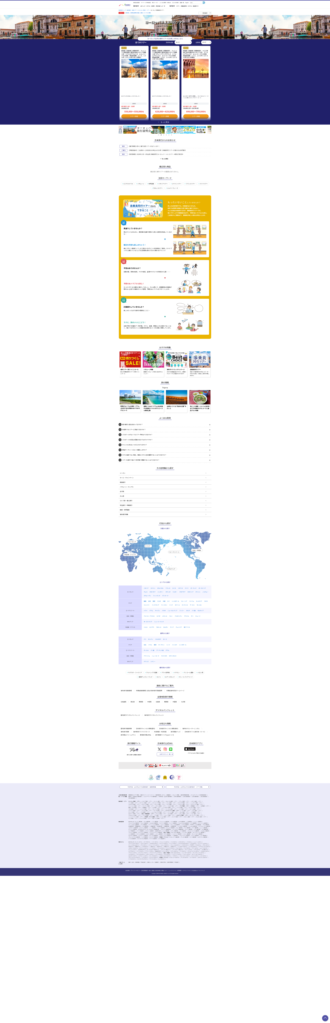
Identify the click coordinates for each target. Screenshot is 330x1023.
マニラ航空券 (187, 827)
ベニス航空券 (174, 821)
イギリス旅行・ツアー (196, 801)
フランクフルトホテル (133, 843)
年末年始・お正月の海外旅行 (165, 796)
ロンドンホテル (138, 842)
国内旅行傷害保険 (126, 728)
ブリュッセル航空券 (175, 824)
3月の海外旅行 (131, 798)
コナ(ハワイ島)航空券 (166, 829)
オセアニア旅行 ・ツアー (182, 815)
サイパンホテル (188, 849)
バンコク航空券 (161, 827)
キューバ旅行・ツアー (170, 815)
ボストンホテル (150, 854)
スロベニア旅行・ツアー (147, 804)
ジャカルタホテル (193, 846)
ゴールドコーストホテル (193, 851)
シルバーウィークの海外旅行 (150, 796)
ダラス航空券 (167, 834)
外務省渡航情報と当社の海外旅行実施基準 (149, 691)
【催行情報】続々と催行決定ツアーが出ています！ (144, 146)
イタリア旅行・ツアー (147, 801)
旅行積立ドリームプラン (128, 735)
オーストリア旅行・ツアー (159, 803)
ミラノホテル (155, 842)
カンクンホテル (195, 856)
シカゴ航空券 (131, 834)
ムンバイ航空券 (203, 827)
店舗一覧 (182, 2)
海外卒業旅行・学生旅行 (173, 862)
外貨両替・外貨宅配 (160, 732)
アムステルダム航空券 (183, 823)
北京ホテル (159, 846)
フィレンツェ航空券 (164, 821)
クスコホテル (203, 856)
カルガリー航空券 (132, 835)
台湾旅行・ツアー (205, 806)
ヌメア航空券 (131, 831)
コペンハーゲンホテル (153, 845)
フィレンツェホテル (164, 842)
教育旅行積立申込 (145, 735)
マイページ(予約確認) (146, 2)
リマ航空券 (175, 835)
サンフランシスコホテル (198, 852)
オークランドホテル (143, 852)
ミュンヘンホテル (197, 842)
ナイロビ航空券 (132, 838)
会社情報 (127, 870)
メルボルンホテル (205, 851)
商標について (164, 870)
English (187, 2)
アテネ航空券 (193, 823)
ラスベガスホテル (140, 854)
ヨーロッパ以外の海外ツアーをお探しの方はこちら (165, 38)
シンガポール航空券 (182, 826)
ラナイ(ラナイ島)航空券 (177, 829)
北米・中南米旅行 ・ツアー (148, 813)
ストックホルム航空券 (133, 824)
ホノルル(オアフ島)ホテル (153, 849)
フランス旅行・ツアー (184, 801)
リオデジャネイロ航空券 (165, 835)
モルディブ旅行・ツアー (134, 813)
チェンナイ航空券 (132, 829)
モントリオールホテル (197, 854)
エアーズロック (170, 677)
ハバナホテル (145, 857)
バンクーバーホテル (176, 854)
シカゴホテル (131, 854)
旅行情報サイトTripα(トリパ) (164, 735)
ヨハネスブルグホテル (142, 859)
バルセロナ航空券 (153, 823)
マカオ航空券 (145, 826)
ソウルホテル (198, 845)
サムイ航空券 (179, 827)
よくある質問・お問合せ (165, 2)
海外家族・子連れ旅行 (140, 862)
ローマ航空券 (147, 821)
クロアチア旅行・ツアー (134, 804)
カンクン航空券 (195, 835)
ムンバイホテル (203, 848)
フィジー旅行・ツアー (173, 812)
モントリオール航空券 (197, 834)
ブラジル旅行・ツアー (148, 815)
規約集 (153, 870)
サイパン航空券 (188, 829)
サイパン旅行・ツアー (133, 812)
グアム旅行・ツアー (196, 810)
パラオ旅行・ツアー (145, 812)
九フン (159, 677)
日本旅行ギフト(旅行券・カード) (195, 732)
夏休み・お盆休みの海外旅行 (135, 796)
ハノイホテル (152, 848)
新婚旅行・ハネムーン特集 (173, 795)
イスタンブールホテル (174, 857)
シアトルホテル (159, 854)
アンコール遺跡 (188, 672)
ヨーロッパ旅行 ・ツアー (134, 801)
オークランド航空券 (143, 832)
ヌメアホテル (131, 851)
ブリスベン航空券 (132, 832)
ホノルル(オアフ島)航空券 (153, 829)
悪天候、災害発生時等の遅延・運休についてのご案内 (138, 13)
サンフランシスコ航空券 (198, 832)
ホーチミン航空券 (143, 827)
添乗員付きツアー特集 (133, 795)
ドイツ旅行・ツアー (133, 803)
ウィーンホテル (173, 843)
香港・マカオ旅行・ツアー (134, 807)
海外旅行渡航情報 (126, 691)
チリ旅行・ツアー (159, 815)
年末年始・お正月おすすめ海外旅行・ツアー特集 (188, 787)
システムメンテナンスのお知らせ (190, 870)
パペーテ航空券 (140, 831)
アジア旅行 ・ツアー (184, 806)
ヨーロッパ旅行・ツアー (144, 10)
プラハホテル (144, 845)
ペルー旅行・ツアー (195, 813)
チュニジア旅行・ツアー (145, 818)
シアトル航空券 (159, 834)
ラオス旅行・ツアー (133, 809)
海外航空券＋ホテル (160, 795)
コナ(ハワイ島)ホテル (166, 849)
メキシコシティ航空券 (184, 835)
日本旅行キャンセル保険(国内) (145, 728)
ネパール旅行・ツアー (195, 809)
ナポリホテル (182, 842)
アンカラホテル (184, 857)
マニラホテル (187, 848)
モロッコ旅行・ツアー (189, 816)
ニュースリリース (172, 870)
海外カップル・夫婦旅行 (153, 862)
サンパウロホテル (153, 856)
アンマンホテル (153, 859)
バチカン (177, 672)
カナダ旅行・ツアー (172, 813)
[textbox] (196, 2)
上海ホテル (152, 846)
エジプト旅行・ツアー (177, 816)
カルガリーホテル (132, 856)
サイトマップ (201, 870)
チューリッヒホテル (203, 843)
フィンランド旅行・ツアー (134, 806)
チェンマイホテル (170, 848)
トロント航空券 (186, 834)
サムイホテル (179, 848)
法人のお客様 (175, 2)
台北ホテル (131, 846)
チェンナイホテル (132, 849)
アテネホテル (193, 843)
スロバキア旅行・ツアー (183, 803)
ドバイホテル (193, 857)
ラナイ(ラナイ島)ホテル (177, 849)
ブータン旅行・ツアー (147, 810)
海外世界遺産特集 (185, 795)
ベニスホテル (174, 842)
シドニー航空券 (165, 831)
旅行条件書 (158, 870)
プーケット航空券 (149, 831)
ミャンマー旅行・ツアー (145, 809)
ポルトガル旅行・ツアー (171, 801)
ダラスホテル (167, 854)
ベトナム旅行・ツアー (182, 807)
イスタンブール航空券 (174, 837)
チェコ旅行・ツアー (171, 803)
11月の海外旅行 (186, 796)
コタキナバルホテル (133, 848)
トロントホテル (186, 854)
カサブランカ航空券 (202, 837)
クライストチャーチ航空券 (155, 832)
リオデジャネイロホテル (165, 856)
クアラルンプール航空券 (204, 826)
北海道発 (123, 702)
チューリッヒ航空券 (203, 823)
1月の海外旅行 (195, 796)
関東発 (141, 702)
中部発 (149, 702)
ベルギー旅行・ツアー (173, 806)
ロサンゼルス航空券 (175, 832)
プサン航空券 (206, 824)
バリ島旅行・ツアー (195, 812)
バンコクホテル (161, 848)
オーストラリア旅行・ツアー (196, 815)
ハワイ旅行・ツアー (185, 810)
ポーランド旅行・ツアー (145, 803)
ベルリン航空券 (144, 823)
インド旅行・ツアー (183, 809)
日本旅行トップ (122, 10)
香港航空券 (138, 826)
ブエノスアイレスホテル (134, 857)
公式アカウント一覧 (165, 754)
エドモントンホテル (143, 856)
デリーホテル (195, 848)
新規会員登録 (136, 2)
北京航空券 (159, 826)
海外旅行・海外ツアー (132, 10)
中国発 (175, 702)
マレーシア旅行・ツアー (158, 809)
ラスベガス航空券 (140, 834)
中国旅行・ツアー (147, 807)
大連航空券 (166, 826)
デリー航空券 (195, 827)
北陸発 (158, 702)
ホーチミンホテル (143, 848)
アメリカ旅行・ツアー (161, 813)
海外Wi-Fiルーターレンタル (191, 728)
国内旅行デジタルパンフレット (130, 715)
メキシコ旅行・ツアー (184, 813)
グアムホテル (197, 849)
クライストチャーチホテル (155, 852)
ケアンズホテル (174, 851)
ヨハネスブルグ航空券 (142, 838)
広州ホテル (173, 846)
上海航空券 (152, 826)
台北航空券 (131, 826)
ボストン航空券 (150, 834)
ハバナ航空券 (145, 837)
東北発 (133, 702)
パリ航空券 (189, 821)
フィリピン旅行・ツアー (171, 809)
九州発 (183, 702)
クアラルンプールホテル (204, 846)
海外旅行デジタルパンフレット (154, 715)
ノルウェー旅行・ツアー (183, 804)
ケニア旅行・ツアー (133, 818)
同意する (292, 1016)
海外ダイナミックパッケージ (147, 795)
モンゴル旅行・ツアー (159, 810)
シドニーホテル (165, 851)
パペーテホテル (140, 851)
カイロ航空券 (161, 838)
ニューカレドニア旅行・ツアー (159, 812)
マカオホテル (145, 846)
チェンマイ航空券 (170, 827)
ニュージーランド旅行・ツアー (135, 816)
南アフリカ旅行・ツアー (158, 818)
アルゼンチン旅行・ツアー (134, 815)
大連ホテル (166, 846)
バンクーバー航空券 (176, 834)
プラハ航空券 (144, 824)
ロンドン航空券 (138, 821)
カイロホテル (161, 859)
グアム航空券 (197, 829)
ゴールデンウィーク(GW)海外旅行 (199, 795)
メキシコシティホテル (184, 856)
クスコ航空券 (203, 835)
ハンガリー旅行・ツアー (196, 803)
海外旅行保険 (125, 732)
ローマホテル (147, 842)
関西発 (166, 702)
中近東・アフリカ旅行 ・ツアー (152, 816)
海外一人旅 (131, 862)
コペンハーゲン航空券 (153, 824)
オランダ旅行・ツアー (161, 806)
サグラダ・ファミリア (135, 672)
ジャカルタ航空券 (193, 826)
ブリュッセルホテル (175, 845)
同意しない (283, 1016)
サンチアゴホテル (153, 857)
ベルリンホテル (144, 843)
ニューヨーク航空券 (186, 832)
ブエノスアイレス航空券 (134, 837)
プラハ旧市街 (165, 672)
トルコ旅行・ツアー (165, 816)
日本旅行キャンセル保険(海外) (168, 728)
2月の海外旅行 (204, 796)
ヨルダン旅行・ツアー (201, 816)
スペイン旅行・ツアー (159, 801)
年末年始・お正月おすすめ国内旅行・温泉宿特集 (142, 787)
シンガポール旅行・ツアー (169, 807)
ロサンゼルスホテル (175, 852)
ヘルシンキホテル (164, 845)
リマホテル (175, 856)
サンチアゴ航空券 (153, 837)
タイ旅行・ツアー (157, 807)
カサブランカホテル (202, 857)
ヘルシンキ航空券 (164, 824)
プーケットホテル (149, 851)
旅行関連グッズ (175, 732)
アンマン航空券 (153, 838)
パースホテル (183, 851)
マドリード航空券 (163, 823)
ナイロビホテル (132, 859)
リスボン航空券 (185, 824)
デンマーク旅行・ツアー (148, 806)
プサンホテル (206, 845)
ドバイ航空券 (193, 837)
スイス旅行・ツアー (171, 804)
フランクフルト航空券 (133, 823)
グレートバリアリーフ (186, 677)
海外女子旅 (163, 862)
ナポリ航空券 (182, 821)
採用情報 (179, 870)
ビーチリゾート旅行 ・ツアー (172, 810)
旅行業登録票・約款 (146, 870)
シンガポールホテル (182, 846)
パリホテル (189, 842)
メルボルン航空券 (205, 831)
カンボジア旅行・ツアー (194, 807)
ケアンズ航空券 (174, 831)
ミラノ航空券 (155, 821)
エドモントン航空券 (143, 835)
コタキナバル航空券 (133, 827)
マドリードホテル (163, 843)
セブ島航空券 (205, 829)
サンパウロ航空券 (153, 835)
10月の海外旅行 (177, 796)
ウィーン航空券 (173, 823)
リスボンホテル (185, 845)
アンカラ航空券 (184, 837)
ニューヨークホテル (186, 852)
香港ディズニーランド (145, 677)
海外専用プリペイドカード (141, 732)
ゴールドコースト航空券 (193, 831)
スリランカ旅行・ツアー (134, 810)
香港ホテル (138, 846)
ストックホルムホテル (133, 845)
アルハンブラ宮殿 (151, 672)
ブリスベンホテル (132, 852)
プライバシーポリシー (135, 870)
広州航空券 (173, 826)
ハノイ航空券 (152, 827)
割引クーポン (155, 2)
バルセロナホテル (153, 843)
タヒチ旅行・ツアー (184, 812)
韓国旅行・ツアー (195, 806)
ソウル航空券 (198, 824)
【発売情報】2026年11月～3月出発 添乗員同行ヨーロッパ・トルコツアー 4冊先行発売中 (155, 154)
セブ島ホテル (205, 849)
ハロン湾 (200, 672)
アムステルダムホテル (183, 843)
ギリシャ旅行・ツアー (160, 804)
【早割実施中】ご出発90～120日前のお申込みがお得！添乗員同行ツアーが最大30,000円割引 (157, 150)
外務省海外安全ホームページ (175, 691)
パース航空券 (183, 831)
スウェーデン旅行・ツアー (197, 804)
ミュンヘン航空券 (197, 821)
